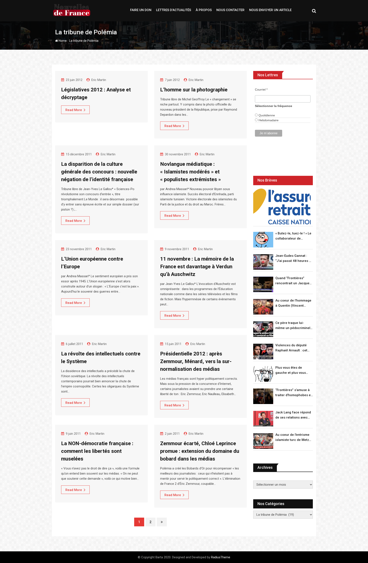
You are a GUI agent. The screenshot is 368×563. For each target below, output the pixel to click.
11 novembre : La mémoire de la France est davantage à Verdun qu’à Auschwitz (197, 266)
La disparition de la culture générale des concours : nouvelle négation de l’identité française (99, 171)
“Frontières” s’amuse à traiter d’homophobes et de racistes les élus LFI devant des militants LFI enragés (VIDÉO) (293, 393)
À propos (204, 10)
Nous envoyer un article (270, 10)
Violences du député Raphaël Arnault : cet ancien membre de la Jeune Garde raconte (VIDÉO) (291, 348)
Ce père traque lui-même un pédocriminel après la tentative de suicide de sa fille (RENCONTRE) (292, 326)
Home (62, 40)
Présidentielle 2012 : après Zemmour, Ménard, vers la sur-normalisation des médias (195, 361)
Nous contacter (230, 10)
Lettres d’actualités (173, 10)
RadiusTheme (220, 557)
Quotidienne (266, 115)
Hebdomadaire (268, 120)
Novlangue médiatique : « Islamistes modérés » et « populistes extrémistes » (190, 171)
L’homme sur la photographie (193, 90)
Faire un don (140, 10)
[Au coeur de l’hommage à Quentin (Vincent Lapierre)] (263, 307)
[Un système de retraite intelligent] (282, 207)
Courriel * (261, 89)
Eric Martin (98, 80)
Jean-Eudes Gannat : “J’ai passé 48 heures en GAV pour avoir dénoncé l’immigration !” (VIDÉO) (294, 258)
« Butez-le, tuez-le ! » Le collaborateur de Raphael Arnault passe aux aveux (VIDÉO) (293, 236)
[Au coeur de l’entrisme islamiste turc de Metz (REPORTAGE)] (263, 441)
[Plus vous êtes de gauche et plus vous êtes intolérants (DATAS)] (263, 374)
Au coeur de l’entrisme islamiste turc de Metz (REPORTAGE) (292, 437)
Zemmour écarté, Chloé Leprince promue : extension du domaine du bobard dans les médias (199, 451)
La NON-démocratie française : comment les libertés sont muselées (97, 451)
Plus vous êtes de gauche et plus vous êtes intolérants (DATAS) (293, 370)
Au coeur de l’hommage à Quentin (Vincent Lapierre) (293, 303)
